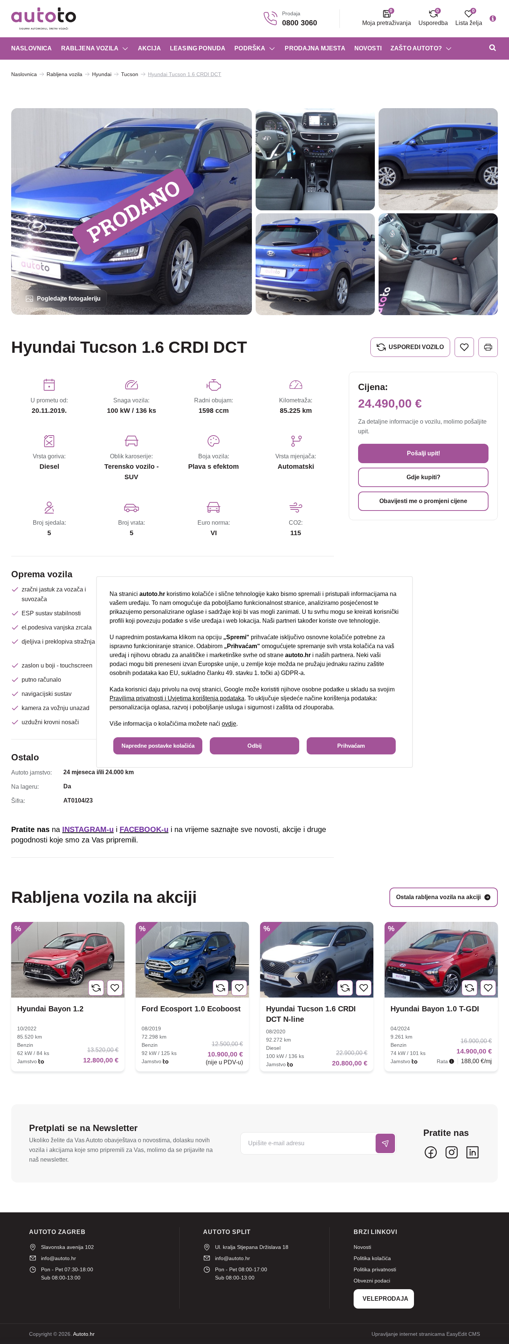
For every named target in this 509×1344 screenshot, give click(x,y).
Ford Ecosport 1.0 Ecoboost (191, 1009)
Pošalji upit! (423, 453)
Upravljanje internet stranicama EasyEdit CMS (426, 1334)
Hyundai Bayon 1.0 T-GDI (435, 1009)
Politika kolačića (372, 1258)
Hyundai (101, 74)
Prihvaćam (351, 745)
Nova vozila (31, 79)
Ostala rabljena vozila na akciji (438, 897)
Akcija (149, 48)
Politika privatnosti (375, 1269)
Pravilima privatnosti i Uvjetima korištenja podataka (177, 698)
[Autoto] (43, 18)
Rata (442, 1061)
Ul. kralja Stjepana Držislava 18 (251, 1247)
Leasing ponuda (197, 48)
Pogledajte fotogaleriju (69, 298)
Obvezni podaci (372, 1281)
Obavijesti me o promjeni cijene (423, 501)
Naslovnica (31, 48)
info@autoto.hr (58, 1258)
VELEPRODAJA (385, 1299)
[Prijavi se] (385, 1143)
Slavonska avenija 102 (67, 1247)
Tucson (129, 74)
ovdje (229, 723)
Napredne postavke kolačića (158, 745)
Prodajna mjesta (315, 48)
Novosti (368, 48)
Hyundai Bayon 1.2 (50, 1009)
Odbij (254, 745)
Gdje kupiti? (423, 477)
